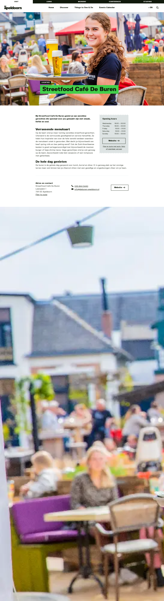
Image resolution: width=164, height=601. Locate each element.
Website (112, 141)
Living (49, 1)
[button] (6, 417)
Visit (16, 1)
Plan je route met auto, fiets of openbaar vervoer (114, 148)
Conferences (115, 1)
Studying (147, 1)
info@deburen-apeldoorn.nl (87, 189)
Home (51, 7)
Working (82, 1)
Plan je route (41, 195)
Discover (64, 7)
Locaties (46, 82)
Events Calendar (107, 7)
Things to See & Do (83, 7)
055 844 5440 (81, 186)
